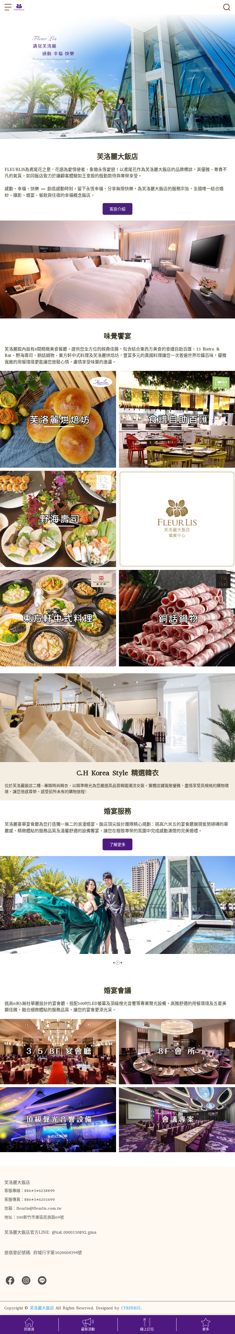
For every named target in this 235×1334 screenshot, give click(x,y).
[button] (114, 962)
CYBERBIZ (130, 1308)
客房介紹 (117, 209)
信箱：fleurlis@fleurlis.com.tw (33, 1208)
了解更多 (117, 844)
